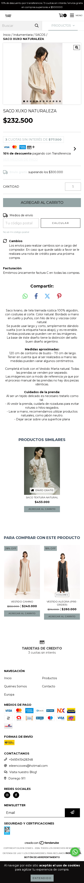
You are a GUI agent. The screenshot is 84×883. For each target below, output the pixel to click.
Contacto (48, 686)
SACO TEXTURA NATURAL (42, 497)
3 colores (62, 594)
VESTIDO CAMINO (22, 601)
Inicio (7, 35)
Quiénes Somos (15, 686)
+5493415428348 (21, 759)
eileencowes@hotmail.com (28, 766)
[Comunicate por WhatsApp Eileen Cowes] (75, 851)
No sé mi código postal (16, 231)
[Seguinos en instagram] (7, 795)
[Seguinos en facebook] (16, 795)
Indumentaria (23, 35)
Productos (49, 678)
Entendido (42, 878)
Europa (9, 694)
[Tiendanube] (42, 844)
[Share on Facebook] (36, 296)
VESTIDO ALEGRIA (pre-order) (62, 603)
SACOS (40, 35)
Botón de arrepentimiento (42, 857)
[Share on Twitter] (47, 296)
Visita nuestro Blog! (23, 772)
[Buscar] (36, 25)
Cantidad (11, 186)
